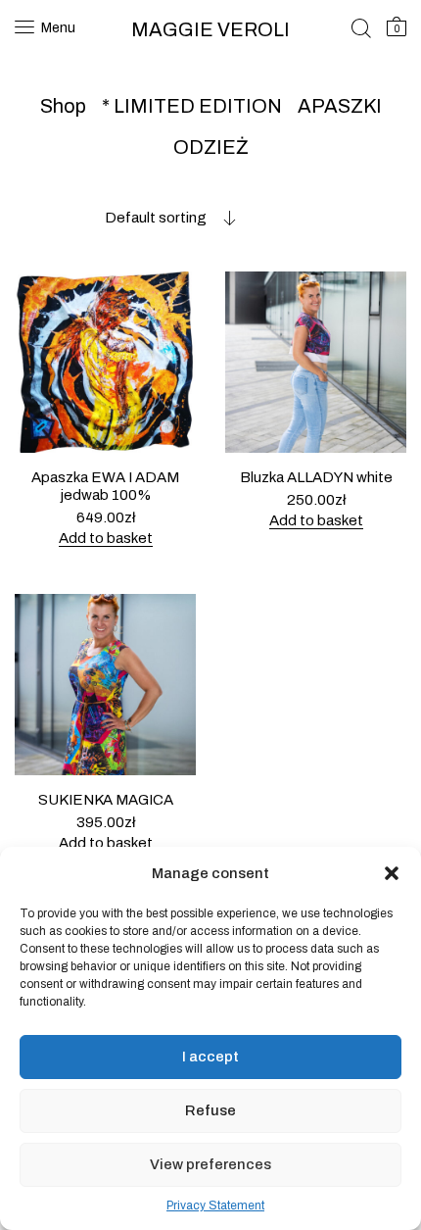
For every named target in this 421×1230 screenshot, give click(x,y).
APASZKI (340, 106)
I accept (210, 1056)
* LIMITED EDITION (192, 106)
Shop (63, 106)
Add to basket (106, 538)
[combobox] (125, 217)
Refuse (210, 1110)
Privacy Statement (215, 1205)
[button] (391, 873)
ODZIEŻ (211, 147)
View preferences (210, 1164)
